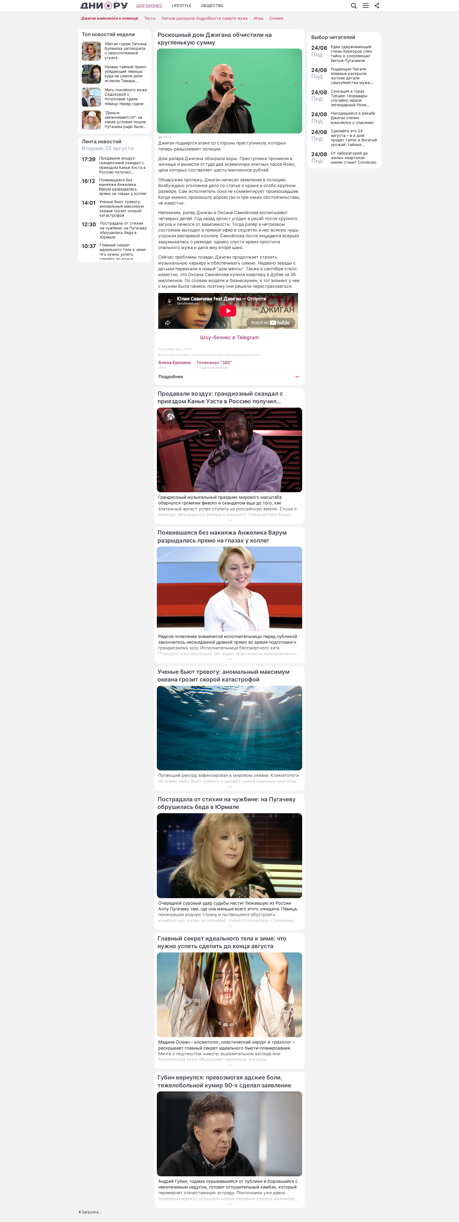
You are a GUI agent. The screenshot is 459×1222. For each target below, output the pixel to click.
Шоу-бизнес (149, 5)
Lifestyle (181, 5)
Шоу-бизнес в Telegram (229, 337)
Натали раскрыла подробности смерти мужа (205, 18)
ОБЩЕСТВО (212, 5)
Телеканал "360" (214, 362)
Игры (258, 18)
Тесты (150, 18)
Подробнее (170, 376)
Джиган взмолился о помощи (109, 18)
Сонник (276, 18)
